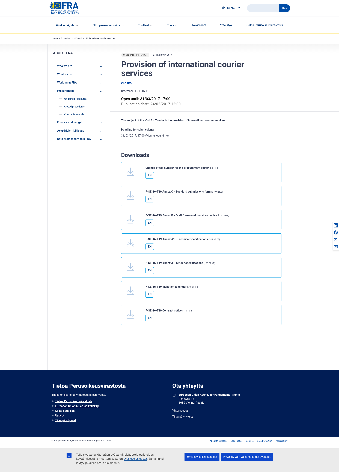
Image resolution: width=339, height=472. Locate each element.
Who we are (64, 66)
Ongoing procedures (75, 98)
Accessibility (281, 441)
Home (55, 38)
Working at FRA (67, 82)
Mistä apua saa (65, 410)
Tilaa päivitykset (65, 420)
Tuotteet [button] (143, 25)
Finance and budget (69, 122)
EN (149, 175)
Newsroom (199, 25)
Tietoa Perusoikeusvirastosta (264, 25)
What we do (64, 74)
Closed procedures (74, 106)
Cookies (250, 441)
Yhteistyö (226, 25)
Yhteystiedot (180, 410)
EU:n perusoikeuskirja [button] (106, 25)
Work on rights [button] (65, 25)
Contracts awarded (74, 114)
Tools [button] (170, 25)
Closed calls (67, 38)
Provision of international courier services (95, 38)
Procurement (65, 90)
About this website (218, 441)
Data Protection (264, 441)
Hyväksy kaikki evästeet (202, 456)
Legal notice (236, 441)
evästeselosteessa (135, 458)
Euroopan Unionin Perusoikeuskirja (77, 406)
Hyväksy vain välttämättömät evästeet (246, 456)
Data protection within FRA (74, 139)
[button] (335, 225)
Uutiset (59, 415)
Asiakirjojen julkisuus (70, 130)
